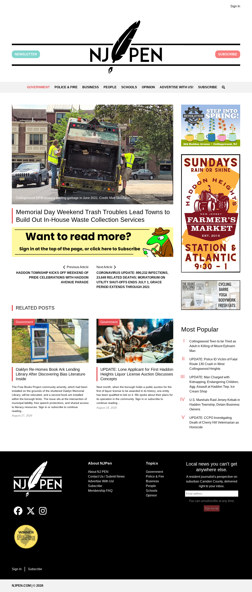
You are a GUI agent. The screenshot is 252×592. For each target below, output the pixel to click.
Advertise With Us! (176, 87)
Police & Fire (66, 87)
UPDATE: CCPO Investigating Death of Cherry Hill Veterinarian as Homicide (214, 422)
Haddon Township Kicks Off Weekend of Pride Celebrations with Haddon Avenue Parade (52, 277)
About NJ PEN (98, 471)
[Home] (40, 483)
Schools (129, 87)
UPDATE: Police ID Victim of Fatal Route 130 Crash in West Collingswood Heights (213, 364)
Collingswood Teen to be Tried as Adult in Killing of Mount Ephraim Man (212, 346)
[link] (210, 125)
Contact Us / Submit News (106, 476)
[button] (126, 47)
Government (38, 87)
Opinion (148, 87)
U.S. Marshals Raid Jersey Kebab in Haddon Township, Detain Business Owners (214, 404)
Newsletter (26, 54)
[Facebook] (18, 514)
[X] (30, 514)
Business (90, 87)
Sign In (235, 6)
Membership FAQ (100, 490)
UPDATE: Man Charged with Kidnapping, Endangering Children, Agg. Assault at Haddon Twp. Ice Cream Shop (214, 384)
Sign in (43, 407)
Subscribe (227, 54)
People (110, 87)
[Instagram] (43, 514)
